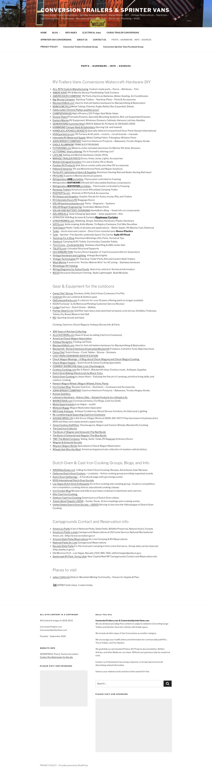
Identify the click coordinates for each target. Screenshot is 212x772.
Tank (55, 234)
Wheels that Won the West (67, 449)
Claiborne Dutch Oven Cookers (69, 473)
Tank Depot (59, 227)
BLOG (55, 32)
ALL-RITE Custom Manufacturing (70, 89)
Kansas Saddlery (62, 394)
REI (54, 317)
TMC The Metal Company (66, 439)
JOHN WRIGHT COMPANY (67, 141)
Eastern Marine (61, 120)
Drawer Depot (60, 117)
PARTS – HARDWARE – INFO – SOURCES (131, 39)
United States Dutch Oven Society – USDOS (76, 504)
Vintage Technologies (64, 259)
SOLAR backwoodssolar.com (68, 203)
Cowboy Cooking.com (64, 369)
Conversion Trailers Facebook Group (80, 46)
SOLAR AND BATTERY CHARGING (71, 210)
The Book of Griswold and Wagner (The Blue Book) (79, 435)
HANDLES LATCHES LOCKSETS (70, 130)
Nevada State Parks (63, 546)
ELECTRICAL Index (91, 32)
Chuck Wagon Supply (64, 362)
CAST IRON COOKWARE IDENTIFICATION (75, 355)
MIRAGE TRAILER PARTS (66, 158)
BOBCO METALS (62, 106)
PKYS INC (58, 175)
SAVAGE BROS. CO (63, 418)
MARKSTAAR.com (63, 400)
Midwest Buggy (61, 407)
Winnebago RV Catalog (65, 266)
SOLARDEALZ (60, 214)
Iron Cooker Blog (62, 387)
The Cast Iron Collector (65, 428)
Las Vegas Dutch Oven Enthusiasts (71, 484)
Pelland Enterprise (63, 168)
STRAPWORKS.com (63, 220)
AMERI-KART (60, 92)
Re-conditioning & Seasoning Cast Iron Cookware (79, 414)
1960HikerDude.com (64, 470)
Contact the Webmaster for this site (56, 657)
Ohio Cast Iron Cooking (65, 494)
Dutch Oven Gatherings (65, 477)
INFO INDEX (71, 32)
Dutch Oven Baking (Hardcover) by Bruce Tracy (78, 373)
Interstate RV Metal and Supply (69, 137)
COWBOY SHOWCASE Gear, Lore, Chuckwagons (79, 366)
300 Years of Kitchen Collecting (69, 331)
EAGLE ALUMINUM (63, 144)
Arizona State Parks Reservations (70, 539)
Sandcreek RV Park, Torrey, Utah (70, 556)
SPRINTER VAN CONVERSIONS (56, 39)
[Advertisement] (64, 688)
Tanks (56, 231)
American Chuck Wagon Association (72, 338)
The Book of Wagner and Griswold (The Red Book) (79, 432)
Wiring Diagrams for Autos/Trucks (71, 269)
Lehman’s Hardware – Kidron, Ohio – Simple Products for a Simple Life (90, 397)
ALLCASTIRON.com (63, 335)
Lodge (56, 307)
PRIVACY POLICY (49, 46)
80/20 (56, 272)
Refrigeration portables (68, 179)
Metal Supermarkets (64, 404)
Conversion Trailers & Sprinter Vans (105, 10)
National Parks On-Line (65, 542)
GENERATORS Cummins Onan (69, 123)
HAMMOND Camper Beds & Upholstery (74, 127)
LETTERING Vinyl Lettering (67, 151)
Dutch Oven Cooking (64, 376)
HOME (44, 32)
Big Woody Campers (64, 99)
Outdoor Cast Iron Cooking (67, 497)
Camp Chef (59, 352)
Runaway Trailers (62, 189)
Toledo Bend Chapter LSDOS (68, 501)
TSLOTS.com (60, 248)
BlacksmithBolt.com (64, 103)
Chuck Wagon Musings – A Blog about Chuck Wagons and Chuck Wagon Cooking (96, 359)
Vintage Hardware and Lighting (69, 255)
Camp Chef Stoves (63, 293)
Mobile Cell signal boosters (67, 162)
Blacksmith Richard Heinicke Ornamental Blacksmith (81, 349)
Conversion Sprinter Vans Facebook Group (123, 46)
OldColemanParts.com (65, 300)
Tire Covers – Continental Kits (68, 245)
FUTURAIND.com (62, 148)
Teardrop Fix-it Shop (63, 238)
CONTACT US (99, 39)
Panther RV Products (64, 165)
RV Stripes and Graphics (65, 196)
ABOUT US (82, 39)
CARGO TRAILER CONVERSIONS (123, 32)
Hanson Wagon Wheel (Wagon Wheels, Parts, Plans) (81, 383)
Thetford (57, 241)
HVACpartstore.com (63, 134)
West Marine (59, 262)
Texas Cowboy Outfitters (66, 425)
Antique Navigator (63, 342)
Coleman (57, 297)
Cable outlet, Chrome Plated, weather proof (76, 110)
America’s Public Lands (65, 532)
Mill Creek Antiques (63, 411)
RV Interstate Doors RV (65, 200)
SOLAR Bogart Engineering (67, 207)
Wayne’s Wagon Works (65, 446)
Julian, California (61, 577)
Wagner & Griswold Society (67, 442)
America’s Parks (61, 528)
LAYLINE (57, 155)
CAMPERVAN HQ (62, 113)
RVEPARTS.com (61, 193)
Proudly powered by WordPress (73, 765)
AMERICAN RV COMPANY (67, 96)
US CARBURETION (63, 252)
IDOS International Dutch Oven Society (73, 480)
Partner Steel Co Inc (63, 310)
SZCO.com (58, 224)
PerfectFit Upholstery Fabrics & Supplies (74, 172)
